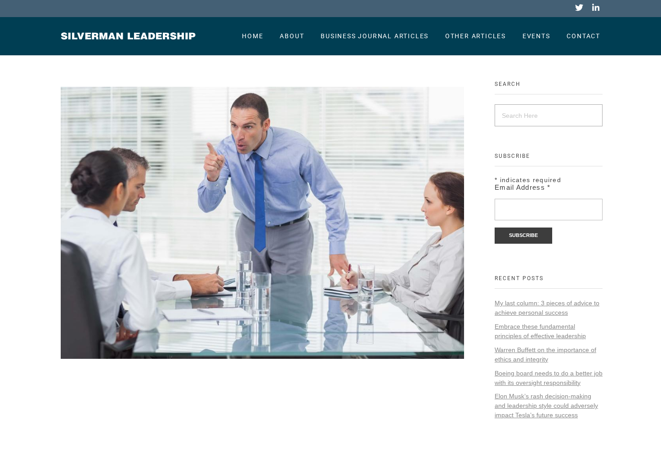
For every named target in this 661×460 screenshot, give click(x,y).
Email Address (523, 187)
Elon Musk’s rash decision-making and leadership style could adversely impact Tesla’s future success (546, 406)
